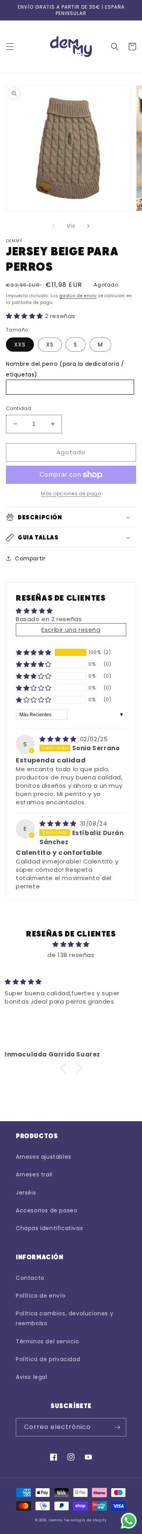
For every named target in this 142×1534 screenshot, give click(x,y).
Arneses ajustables (43, 1157)
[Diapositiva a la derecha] (88, 226)
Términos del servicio (47, 1341)
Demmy (56, 1520)
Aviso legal (31, 1377)
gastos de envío (78, 296)
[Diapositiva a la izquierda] (53, 226)
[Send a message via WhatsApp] (129, 1521)
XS (50, 344)
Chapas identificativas (49, 1228)
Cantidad (18, 408)
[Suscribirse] (117, 1427)
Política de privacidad (48, 1359)
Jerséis (26, 1193)
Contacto (30, 1278)
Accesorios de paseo (46, 1210)
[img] (58, 739)
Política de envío (40, 1296)
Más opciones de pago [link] (71, 493)
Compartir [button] (30, 558)
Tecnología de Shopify (85, 1520)
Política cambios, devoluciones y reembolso (64, 1318)
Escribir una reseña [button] (70, 630)
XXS (20, 344)
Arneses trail (34, 1174)
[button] (10, 46)
